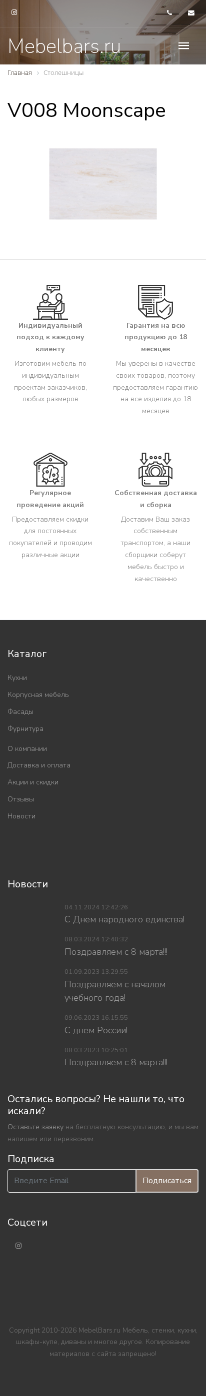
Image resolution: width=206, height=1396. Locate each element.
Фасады (21, 711)
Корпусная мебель (38, 694)
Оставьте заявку (36, 1127)
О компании (27, 748)
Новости (22, 816)
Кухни (17, 678)
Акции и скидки (33, 782)
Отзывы (21, 799)
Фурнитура (26, 728)
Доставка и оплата (39, 765)
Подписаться (167, 1180)
